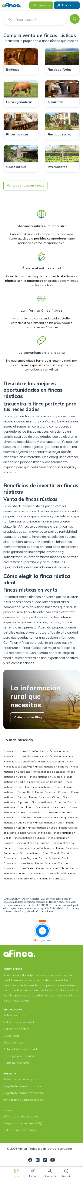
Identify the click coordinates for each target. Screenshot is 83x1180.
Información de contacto (20, 1116)
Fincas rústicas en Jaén (18, 817)
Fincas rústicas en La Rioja (51, 817)
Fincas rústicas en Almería (20, 761)
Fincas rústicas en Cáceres (46, 776)
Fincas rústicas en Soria (18, 863)
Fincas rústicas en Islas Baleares (50, 812)
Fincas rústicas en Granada (49, 802)
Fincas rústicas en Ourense (33, 842)
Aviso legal (11, 1036)
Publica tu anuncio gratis (20, 1079)
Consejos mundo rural (18, 1056)
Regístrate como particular (22, 1086)
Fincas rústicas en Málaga (34, 832)
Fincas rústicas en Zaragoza (47, 878)
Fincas (66, 5)
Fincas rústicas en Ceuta (47, 787)
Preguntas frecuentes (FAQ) (22, 1123)
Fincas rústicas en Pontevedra (35, 848)
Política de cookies (16, 1029)
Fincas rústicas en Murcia (29, 837)
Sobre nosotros (14, 1015)
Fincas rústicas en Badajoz (52, 766)
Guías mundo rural (16, 1063)
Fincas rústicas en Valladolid (48, 873)
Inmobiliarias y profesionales (23, 1100)
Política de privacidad (18, 1022)
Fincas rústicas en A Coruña (21, 751)
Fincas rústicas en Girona (45, 797)
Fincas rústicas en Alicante (57, 756)
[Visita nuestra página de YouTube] (52, 1160)
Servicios (43, 5)
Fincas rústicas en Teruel (19, 868)
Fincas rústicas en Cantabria (45, 781)
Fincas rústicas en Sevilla (55, 858)
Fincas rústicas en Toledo (52, 868)
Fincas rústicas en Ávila (18, 766)
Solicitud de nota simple (20, 1130)
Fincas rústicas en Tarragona (53, 863)
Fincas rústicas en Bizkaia (49, 771)
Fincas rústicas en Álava (55, 751)
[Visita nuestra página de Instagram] (38, 1160)
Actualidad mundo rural (20, 1049)
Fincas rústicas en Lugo (43, 827)
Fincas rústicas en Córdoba (52, 792)
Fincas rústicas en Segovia (20, 858)
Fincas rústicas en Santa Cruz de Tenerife (46, 853)
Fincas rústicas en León (50, 822)
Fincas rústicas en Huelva (52, 807)
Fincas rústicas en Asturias (55, 761)
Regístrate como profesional (23, 1093)
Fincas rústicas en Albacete (21, 756)
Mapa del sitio (13, 1042)
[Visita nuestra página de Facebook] (30, 1160)
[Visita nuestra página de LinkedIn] (45, 1160)
